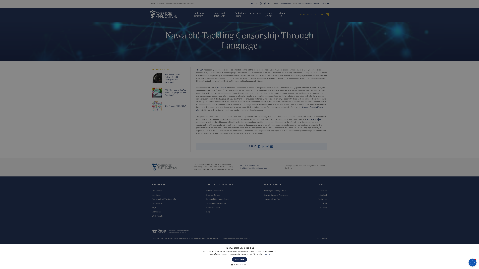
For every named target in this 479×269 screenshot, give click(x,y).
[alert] (239, 134)
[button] (473, 263)
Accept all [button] (239, 259)
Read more (267, 254)
